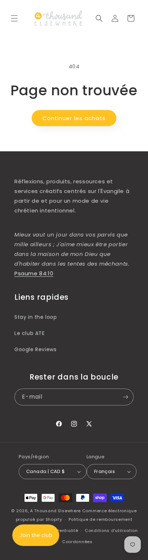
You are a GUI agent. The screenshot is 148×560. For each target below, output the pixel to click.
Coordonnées (77, 542)
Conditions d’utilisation (111, 530)
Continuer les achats (74, 118)
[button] (14, 18)
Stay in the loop (35, 317)
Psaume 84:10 (33, 273)
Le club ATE (29, 333)
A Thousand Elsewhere (55, 511)
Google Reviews (35, 349)
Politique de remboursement (100, 519)
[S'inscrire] (125, 397)
